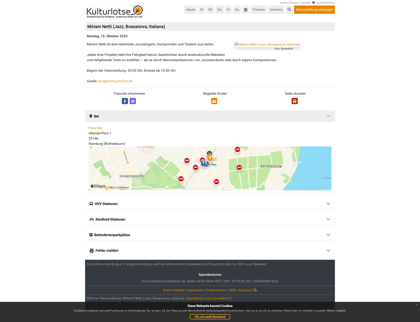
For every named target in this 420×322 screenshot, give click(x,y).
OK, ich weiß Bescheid (210, 316)
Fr (228, 9)
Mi (210, 9)
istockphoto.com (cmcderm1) (209, 298)
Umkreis (276, 9)
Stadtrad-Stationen (110, 219)
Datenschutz (216, 290)
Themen (258, 9)
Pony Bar (96, 128)
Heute (190, 9)
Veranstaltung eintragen (314, 9)
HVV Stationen (106, 204)
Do (219, 9)
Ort (96, 116)
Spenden (305, 2)
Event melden (173, 290)
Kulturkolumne (326, 2)
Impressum (195, 290)
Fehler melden (107, 250)
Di (201, 9)
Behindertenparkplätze (112, 235)
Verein (284, 2)
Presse (294, 2)
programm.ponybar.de (115, 81)
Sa (237, 9)
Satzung (244, 290)
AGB (232, 290)
